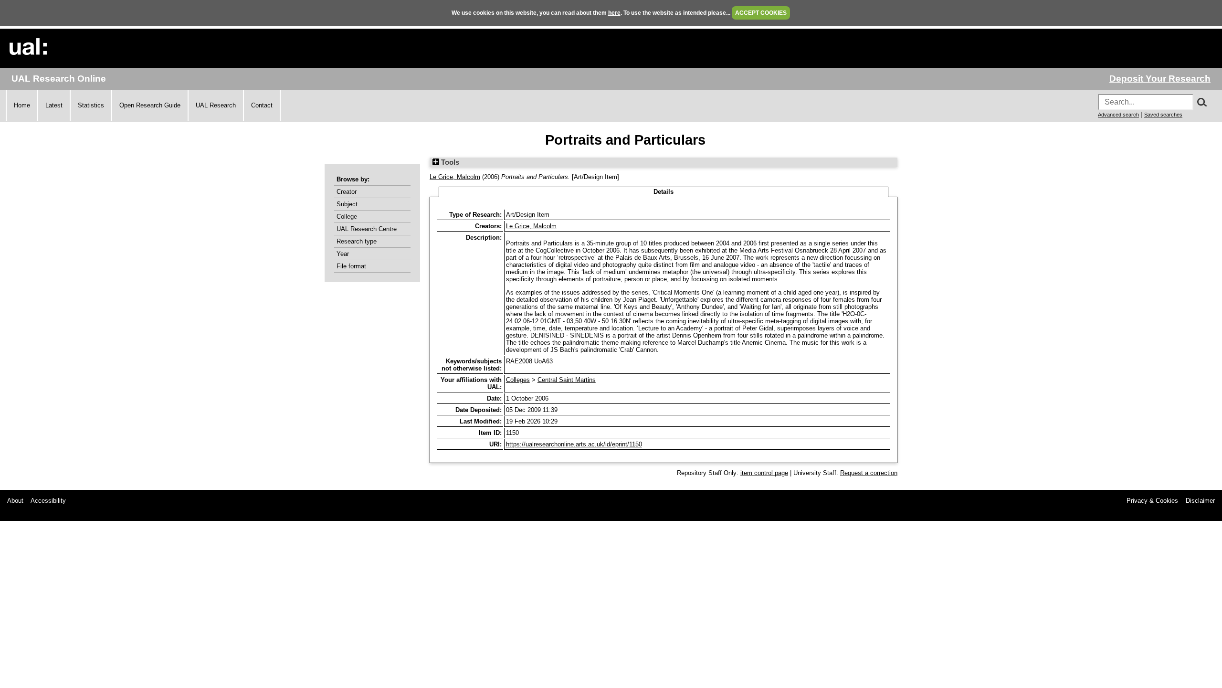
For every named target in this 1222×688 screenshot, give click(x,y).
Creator (347, 191)
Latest (54, 105)
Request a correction (868, 472)
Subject (347, 204)
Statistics (91, 105)
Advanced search (1118, 114)
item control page (764, 472)
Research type (357, 241)
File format (351, 266)
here (614, 13)
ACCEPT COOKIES (761, 13)
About (15, 500)
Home (22, 105)
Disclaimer (1200, 500)
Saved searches (1163, 114)
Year (343, 253)
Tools (449, 162)
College (347, 216)
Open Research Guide (149, 105)
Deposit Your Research (1160, 79)
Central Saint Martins (566, 379)
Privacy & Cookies (1152, 500)
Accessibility (48, 500)
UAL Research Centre (367, 229)
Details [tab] (663, 191)
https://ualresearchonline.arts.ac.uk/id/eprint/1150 (574, 444)
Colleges (518, 379)
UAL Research (216, 105)
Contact (262, 105)
